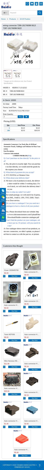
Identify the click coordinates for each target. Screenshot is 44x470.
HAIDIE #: (6, 88)
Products (12, 19)
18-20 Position (25, 19)
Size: (5, 111)
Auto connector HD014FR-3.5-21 (16, 305)
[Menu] (41, 4)
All (5, 13)
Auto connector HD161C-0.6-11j (16, 421)
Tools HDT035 (9, 334)
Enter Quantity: (8, 114)
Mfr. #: (5, 91)
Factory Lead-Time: (9, 107)
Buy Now (14, 276)
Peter (3, 193)
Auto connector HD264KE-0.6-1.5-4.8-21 (19, 388)
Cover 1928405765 (11, 270)
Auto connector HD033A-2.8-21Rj (26, 450)
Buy (20, 117)
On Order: (6, 104)
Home (3, 19)
